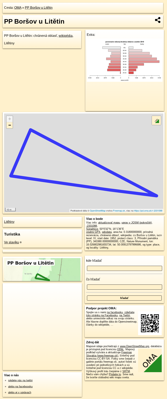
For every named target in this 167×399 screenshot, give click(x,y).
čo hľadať (93, 279)
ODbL (120, 349)
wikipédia (66, 35)
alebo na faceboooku (20, 386)
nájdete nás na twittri (20, 380)
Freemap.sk (119, 210)
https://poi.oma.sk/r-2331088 (148, 210)
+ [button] (9, 118)
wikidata (107, 231)
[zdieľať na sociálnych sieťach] (158, 20)
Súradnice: (92, 228)
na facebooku (115, 312)
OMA (17, 7)
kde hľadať (94, 260)
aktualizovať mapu (109, 222)
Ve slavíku (11, 242)
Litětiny (9, 221)
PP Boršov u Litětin (39, 7)
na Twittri (124, 315)
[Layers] (156, 120)
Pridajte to (115, 374)
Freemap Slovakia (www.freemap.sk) (109, 354)
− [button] (9, 125)
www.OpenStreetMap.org (134, 346)
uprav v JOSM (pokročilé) (137, 222)
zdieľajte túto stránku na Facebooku (110, 314)
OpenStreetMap (97, 210)
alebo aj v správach (19, 392)
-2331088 (91, 225)
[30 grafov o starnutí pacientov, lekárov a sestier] (125, 80)
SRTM (126, 371)
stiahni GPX (93, 231)
